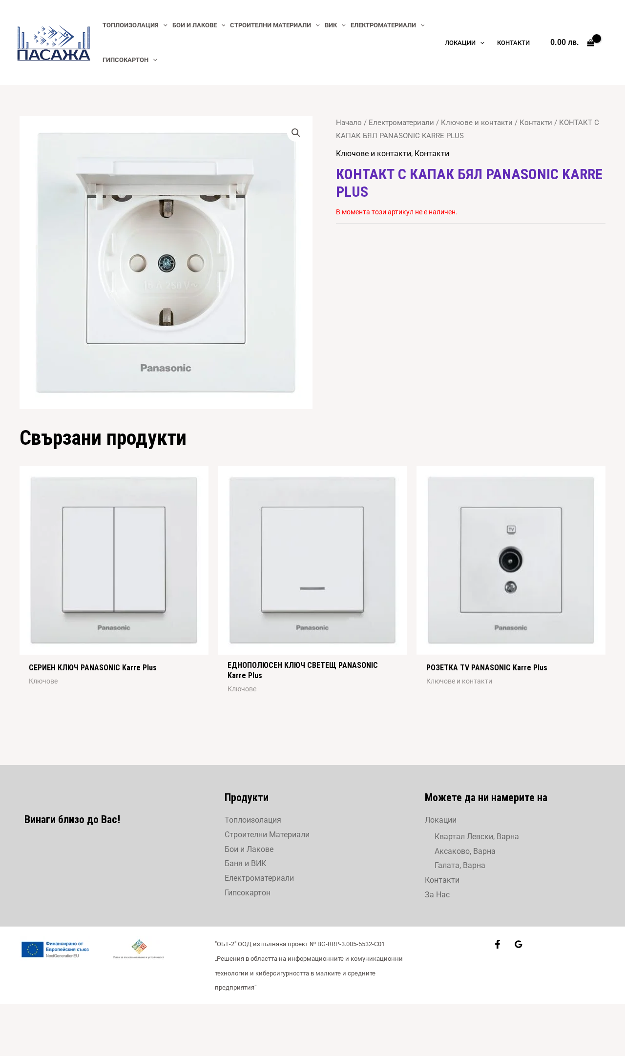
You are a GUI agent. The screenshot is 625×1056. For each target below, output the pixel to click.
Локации (441, 820)
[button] (296, 133)
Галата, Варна (460, 865)
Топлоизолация (253, 820)
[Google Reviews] (518, 944)
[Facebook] (497, 944)
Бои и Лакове (249, 849)
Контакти (536, 122)
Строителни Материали (267, 834)
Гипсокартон (248, 892)
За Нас (437, 894)
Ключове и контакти (477, 122)
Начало (349, 122)
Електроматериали (401, 122)
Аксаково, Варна (465, 851)
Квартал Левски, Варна (477, 836)
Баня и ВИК (245, 863)
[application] (163, 25)
